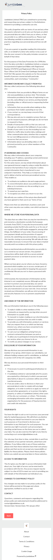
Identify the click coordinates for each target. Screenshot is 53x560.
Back (9, 516)
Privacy (26, 546)
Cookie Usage (26, 551)
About (26, 532)
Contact (26, 536)
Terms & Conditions (26, 541)
